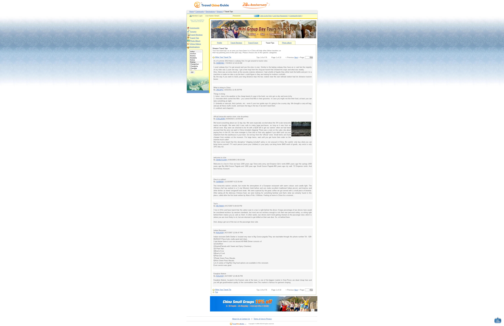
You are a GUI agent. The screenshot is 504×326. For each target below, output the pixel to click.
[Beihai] (196, 60)
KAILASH (220, 233)
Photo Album (195, 41)
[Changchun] (196, 64)
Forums (193, 32)
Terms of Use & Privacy (263, 319)
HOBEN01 (220, 63)
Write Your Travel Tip (223, 57)
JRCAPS (219, 90)
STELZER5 (220, 119)
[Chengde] (196, 68)
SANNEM (220, 182)
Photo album (287, 43)
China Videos (195, 44)
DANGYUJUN (221, 160)
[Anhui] (196, 52)
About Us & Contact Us (241, 319)
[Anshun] (196, 54)
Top (216, 292)
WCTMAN (220, 206)
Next (296, 57)
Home (191, 12)
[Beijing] (196, 62)
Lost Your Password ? (280, 16)
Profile (219, 43)
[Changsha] (196, 66)
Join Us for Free (266, 16)
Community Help (295, 16)
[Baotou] (196, 56)
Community (199, 12)
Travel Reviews (196, 35)
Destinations (210, 12)
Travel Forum (253, 43)
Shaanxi (220, 12)
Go (311, 57)
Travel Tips (194, 38)
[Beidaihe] (196, 58)
